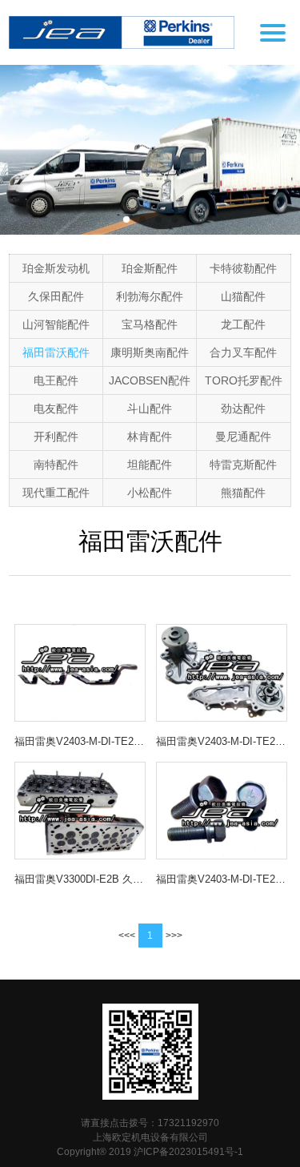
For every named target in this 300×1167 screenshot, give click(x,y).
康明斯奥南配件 (149, 352)
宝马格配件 (150, 324)
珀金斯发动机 (56, 268)
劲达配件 (243, 408)
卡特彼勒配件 (243, 268)
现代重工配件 (56, 492)
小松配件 (149, 492)
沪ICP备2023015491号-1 (188, 1151)
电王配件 (56, 380)
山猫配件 (243, 296)
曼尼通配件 (243, 436)
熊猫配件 (243, 492)
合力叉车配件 (243, 352)
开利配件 (56, 436)
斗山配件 (149, 408)
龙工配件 (243, 324)
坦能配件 (149, 464)
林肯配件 (149, 436)
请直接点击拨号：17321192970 (150, 1123)
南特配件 (56, 464)
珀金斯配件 (150, 268)
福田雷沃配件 (56, 352)
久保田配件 (56, 296)
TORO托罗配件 (243, 380)
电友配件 (56, 408)
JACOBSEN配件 (149, 380)
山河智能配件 (56, 324)
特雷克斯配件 (243, 464)
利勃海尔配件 (149, 296)
